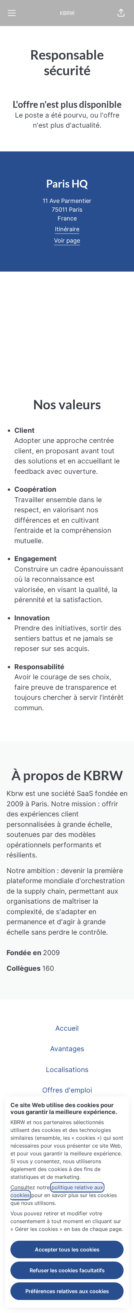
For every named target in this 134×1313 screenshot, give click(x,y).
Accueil (67, 1028)
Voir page (67, 240)
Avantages (67, 1049)
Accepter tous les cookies (67, 1249)
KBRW (67, 13)
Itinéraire (67, 229)
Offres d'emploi (67, 1090)
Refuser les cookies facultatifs (67, 1270)
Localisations (67, 1070)
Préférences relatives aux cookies (67, 1291)
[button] (121, 13)
